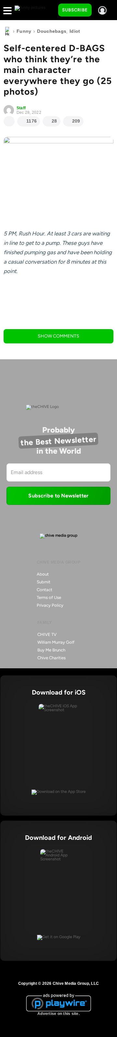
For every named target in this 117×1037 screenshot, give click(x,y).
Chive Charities (51, 657)
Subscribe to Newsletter (58, 496)
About (43, 574)
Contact (44, 589)
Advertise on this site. (58, 1013)
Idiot (75, 31)
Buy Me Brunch (51, 650)
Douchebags (51, 31)
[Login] (102, 10)
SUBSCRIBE (75, 9)
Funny (24, 31)
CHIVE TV (47, 634)
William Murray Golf (55, 642)
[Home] (7, 31)
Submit (43, 581)
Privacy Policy (50, 605)
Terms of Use (49, 597)
